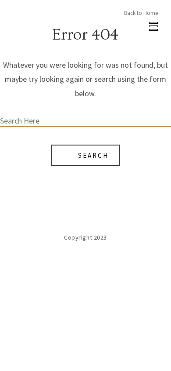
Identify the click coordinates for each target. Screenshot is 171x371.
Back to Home (141, 13)
